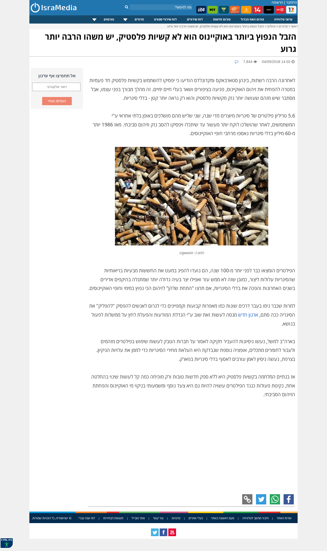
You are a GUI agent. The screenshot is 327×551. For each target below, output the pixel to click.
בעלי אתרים (196, 518)
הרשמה (277, 2)
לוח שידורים (195, 19)
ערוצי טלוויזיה (283, 19)
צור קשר (158, 518)
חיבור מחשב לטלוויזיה (255, 518)
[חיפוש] (126, 7)
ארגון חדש (248, 314)
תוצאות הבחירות (113, 518)
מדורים (139, 19)
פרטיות (176, 518)
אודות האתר (284, 518)
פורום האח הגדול (252, 19)
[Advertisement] (56, 191)
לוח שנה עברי (86, 518)
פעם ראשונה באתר (222, 518)
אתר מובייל (138, 518)
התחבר (291, 2)
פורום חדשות (221, 19)
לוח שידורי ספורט (165, 19)
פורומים (109, 19)
